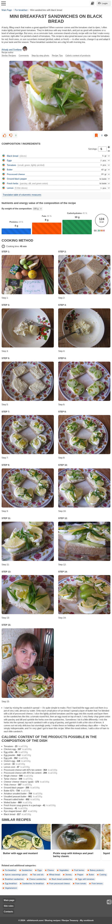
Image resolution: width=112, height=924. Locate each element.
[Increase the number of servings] (108, 147)
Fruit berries (79, 870)
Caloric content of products (77, 55)
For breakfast (10, 870)
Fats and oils (38, 875)
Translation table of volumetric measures (22, 194)
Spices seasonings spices (16, 875)
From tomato (80, 884)
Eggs (39, 870)
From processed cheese (59, 884)
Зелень (68, 875)
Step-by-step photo (40, 55)
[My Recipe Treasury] (92, 3)
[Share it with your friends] (109, 902)
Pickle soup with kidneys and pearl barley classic (73, 854)
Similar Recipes (9, 55)
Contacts (8, 911)
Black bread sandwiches (62, 879)
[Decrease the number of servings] (108, 151)
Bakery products (97, 870)
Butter (91, 875)
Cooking (102, 875)
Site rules (8, 906)
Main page (9, 900)
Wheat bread (54, 875)
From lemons (97, 884)
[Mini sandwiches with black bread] (56, 96)
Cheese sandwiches (37, 879)
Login (105, 3)
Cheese (50, 870)
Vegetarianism (11, 888)
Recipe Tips (57, 55)
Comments (24, 55)
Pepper (80, 875)
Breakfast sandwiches (14, 879)
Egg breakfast (11, 884)
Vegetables (64, 870)
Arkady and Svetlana (11, 49)
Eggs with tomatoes (86, 879)
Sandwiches (27, 870)
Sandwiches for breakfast (33, 884)
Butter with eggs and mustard (20, 853)
